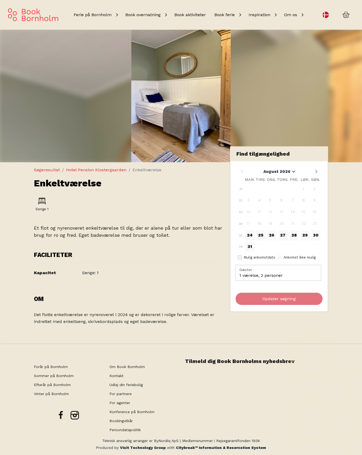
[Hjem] (33, 14)
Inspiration (259, 14)
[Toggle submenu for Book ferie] (240, 14)
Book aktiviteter (190, 14)
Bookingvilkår (121, 421)
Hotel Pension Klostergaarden (96, 169)
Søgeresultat (47, 169)
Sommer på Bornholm (54, 376)
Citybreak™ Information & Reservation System (221, 447)
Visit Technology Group (143, 447)
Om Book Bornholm (127, 367)
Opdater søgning (279, 298)
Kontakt (116, 376)
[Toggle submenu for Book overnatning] (166, 14)
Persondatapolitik (125, 430)
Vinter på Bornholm (51, 394)
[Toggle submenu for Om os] (302, 14)
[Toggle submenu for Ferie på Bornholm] (117, 14)
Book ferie (224, 14)
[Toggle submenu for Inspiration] (275, 14)
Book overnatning (143, 14)
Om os (290, 14)
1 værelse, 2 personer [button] (261, 275)
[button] (316, 171)
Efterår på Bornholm (52, 385)
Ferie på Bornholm (93, 14)
